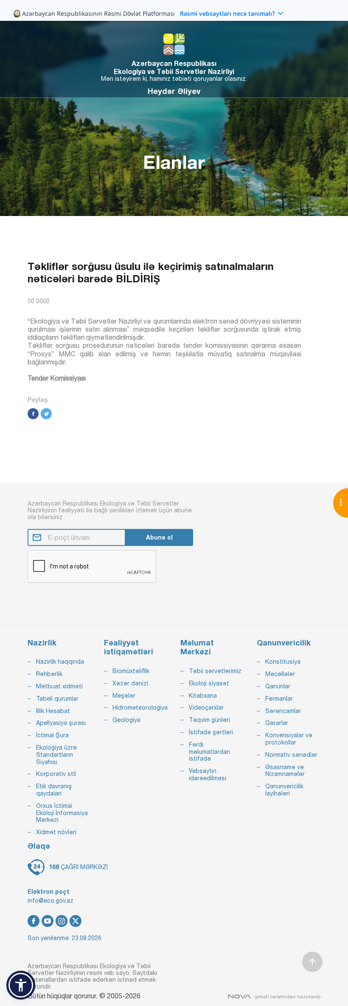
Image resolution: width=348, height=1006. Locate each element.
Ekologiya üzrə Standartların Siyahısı (56, 754)
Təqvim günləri (209, 719)
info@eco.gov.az (50, 900)
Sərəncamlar (283, 711)
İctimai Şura (52, 735)
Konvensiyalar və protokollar (288, 739)
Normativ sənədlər (291, 754)
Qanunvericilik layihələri (284, 790)
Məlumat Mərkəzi (197, 647)
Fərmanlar (279, 698)
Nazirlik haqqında (60, 661)
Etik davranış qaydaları (54, 790)
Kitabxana (203, 695)
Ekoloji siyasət (209, 683)
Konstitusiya (282, 661)
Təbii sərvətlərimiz (215, 671)
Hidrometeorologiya (140, 707)
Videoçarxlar (206, 707)
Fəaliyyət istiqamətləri (128, 647)
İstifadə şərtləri (211, 732)
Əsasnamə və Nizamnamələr (285, 771)
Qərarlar (276, 722)
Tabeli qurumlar (57, 698)
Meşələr (123, 695)
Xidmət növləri (56, 832)
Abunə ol (159, 537)
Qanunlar (277, 686)
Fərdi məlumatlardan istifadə (209, 751)
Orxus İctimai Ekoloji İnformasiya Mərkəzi (62, 813)
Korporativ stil (56, 773)
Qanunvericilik (284, 642)
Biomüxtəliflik (130, 671)
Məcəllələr (280, 674)
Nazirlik (42, 642)
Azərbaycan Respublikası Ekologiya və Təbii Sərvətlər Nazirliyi (174, 67)
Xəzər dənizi (130, 683)
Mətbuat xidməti (59, 686)
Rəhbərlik (49, 674)
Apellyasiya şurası (61, 722)
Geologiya (126, 719)
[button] (20, 985)
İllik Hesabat (53, 711)
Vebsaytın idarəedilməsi (207, 774)
